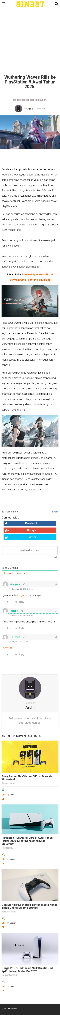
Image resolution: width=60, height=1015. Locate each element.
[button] (3, 4)
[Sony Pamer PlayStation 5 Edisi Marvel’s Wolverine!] (30, 757)
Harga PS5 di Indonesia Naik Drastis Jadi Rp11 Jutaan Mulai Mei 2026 (28, 969)
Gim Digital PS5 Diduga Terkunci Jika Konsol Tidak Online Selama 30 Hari (30, 906)
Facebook (31, 523)
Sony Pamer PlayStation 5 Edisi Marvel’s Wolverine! (27, 778)
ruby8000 (8, 647)
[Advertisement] (30, 42)
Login (55, 511)
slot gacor (21, 595)
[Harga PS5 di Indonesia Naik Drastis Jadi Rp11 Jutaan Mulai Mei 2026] (30, 949)
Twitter (31, 537)
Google (31, 530)
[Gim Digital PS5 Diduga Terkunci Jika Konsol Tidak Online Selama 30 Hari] (30, 885)
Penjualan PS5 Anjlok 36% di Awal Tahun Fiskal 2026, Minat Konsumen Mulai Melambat (27, 841)
